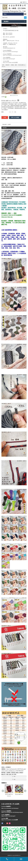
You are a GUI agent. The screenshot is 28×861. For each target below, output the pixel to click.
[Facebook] (2, 823)
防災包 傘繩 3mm (19, 794)
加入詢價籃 (16, 117)
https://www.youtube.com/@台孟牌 (10, 62)
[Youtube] (7, 823)
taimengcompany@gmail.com (9, 48)
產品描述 (5, 127)
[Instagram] (10, 823)
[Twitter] (5, 823)
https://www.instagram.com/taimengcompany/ (12, 55)
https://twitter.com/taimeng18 (9, 58)
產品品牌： (5, 124)
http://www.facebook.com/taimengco (10, 51)
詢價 (5, 117)
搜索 (25, 17)
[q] (14, 8)
